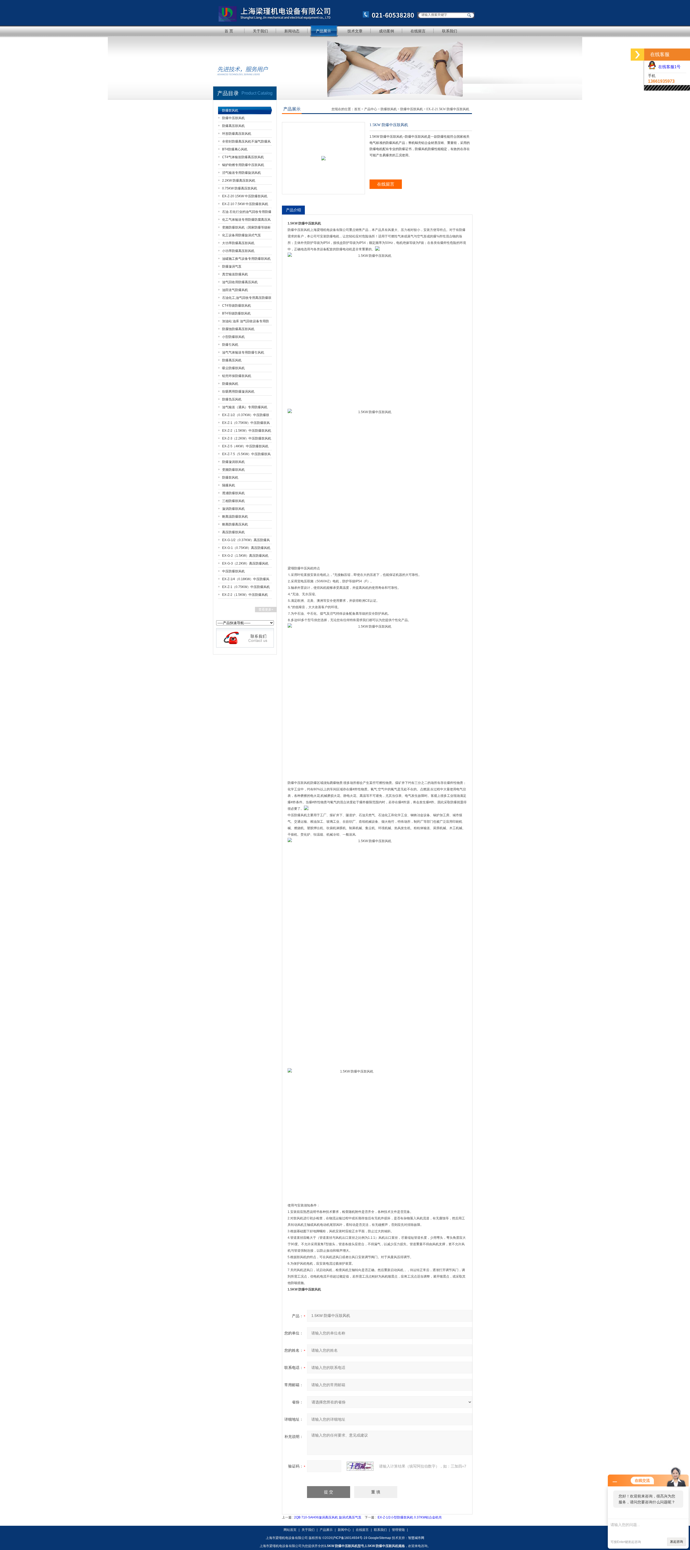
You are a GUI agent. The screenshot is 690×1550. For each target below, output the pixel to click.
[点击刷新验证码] (360, 1466)
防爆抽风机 (230, 384)
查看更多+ (265, 609)
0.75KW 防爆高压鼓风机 (239, 188)
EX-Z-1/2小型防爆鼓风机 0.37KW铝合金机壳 (410, 1517)
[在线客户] (637, 55)
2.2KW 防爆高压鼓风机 (238, 180)
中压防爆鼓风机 (233, 571)
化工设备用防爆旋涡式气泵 (241, 235)
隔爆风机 (228, 485)
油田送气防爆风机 (235, 290)
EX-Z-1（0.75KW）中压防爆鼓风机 (246, 424)
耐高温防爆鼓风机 (235, 516)
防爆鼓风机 (230, 110)
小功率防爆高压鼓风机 (238, 251)
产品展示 (323, 31)
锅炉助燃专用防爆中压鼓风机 (243, 165)
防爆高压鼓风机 (233, 126)
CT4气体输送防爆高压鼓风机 (243, 157)
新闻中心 (344, 1530)
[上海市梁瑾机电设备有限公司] (314, 13)
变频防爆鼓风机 (233, 470)
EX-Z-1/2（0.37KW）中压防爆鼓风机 (245, 416)
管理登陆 (398, 1530)
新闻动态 (291, 31)
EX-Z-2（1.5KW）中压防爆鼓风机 (246, 431)
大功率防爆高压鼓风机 (238, 243)
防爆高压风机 (232, 360)
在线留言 (418, 31)
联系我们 (449, 31)
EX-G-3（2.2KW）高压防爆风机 (245, 563)
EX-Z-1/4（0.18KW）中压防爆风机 (245, 580)
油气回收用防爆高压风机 (240, 282)
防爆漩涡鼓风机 (233, 462)
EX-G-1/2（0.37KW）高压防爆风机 (246, 541)
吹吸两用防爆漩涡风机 (238, 391)
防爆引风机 (230, 345)
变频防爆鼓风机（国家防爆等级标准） (246, 228)
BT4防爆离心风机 (234, 149)
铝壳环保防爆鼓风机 (236, 376)
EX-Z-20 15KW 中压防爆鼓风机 (244, 196)
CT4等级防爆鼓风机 (236, 305)
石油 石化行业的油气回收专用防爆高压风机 (246, 213)
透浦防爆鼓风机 (233, 493)
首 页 (229, 31)
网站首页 (290, 1530)
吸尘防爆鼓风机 (233, 368)
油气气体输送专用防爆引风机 (243, 352)
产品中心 (370, 109)
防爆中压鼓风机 (233, 118)
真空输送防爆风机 (235, 274)
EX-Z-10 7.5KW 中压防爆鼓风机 (245, 204)
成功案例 (386, 31)
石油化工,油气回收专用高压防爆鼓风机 (246, 299)
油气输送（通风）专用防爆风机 (244, 407)
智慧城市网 (416, 1538)
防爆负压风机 (232, 399)
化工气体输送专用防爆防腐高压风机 (246, 220)
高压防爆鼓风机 (233, 532)
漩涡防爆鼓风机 (233, 509)
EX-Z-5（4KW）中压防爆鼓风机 (245, 446)
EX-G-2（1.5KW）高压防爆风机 (245, 556)
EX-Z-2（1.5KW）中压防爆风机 (245, 595)
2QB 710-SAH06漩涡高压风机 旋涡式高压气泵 (327, 1517)
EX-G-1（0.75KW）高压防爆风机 (246, 548)
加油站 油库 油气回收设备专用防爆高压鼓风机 (245, 322)
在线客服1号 (668, 66)
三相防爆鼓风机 (233, 501)
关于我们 (260, 31)
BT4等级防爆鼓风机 (236, 313)
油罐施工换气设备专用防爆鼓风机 (246, 259)
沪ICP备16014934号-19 (349, 1538)
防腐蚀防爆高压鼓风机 (238, 329)
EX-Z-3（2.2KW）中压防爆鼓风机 (246, 438)
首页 (357, 109)
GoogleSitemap (379, 1538)
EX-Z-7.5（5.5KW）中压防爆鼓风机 (246, 455)
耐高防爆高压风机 (235, 524)
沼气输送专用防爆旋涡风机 (241, 173)
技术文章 (355, 31)
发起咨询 (676, 1542)
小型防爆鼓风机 (233, 337)
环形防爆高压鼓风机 (236, 134)
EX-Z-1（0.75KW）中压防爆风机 (246, 587)
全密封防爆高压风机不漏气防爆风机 (246, 142)
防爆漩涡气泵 (232, 266)
